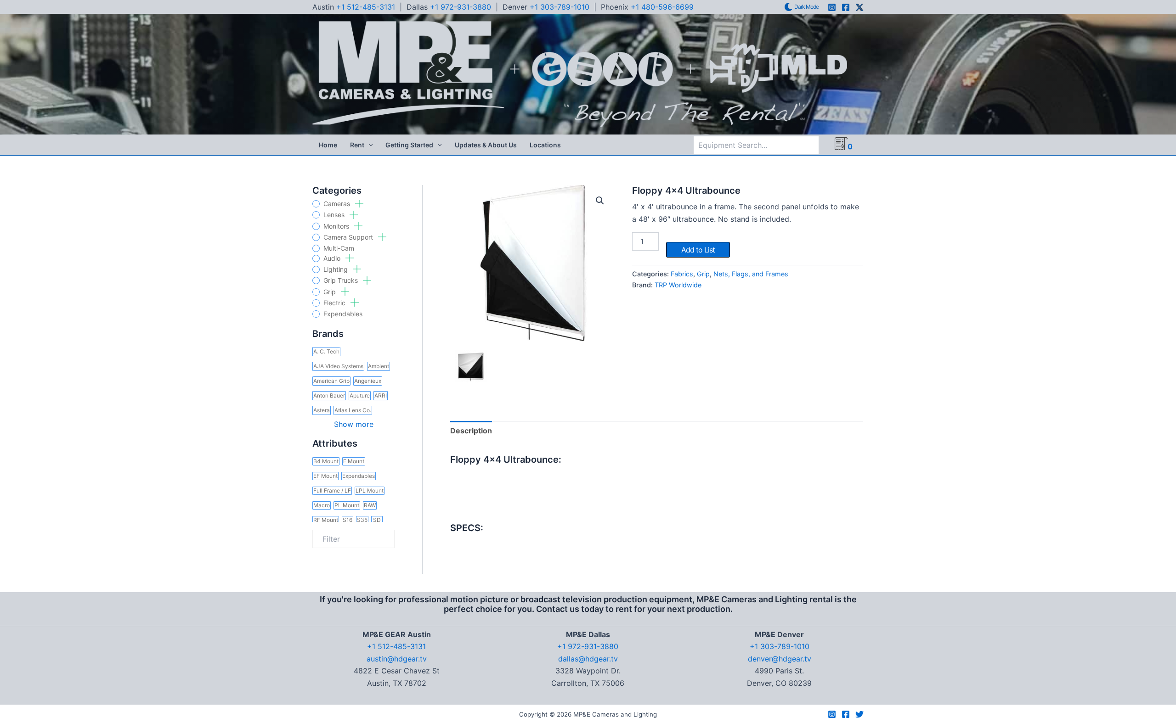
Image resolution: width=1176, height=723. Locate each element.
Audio (332, 258)
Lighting (336, 269)
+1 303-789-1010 (559, 6)
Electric (335, 303)
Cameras (337, 203)
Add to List (698, 249)
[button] (368, 145)
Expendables (342, 314)
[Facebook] (846, 7)
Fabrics (682, 274)
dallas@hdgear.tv (588, 658)
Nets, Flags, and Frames (750, 274)
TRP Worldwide (678, 285)
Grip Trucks (341, 280)
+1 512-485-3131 (365, 6)
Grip (330, 292)
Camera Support (349, 237)
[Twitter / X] (859, 7)
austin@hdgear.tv (397, 658)
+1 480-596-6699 (662, 6)
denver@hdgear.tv (779, 658)
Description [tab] (471, 430)
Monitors (337, 226)
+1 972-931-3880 (460, 6)
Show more (353, 424)
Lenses (334, 215)
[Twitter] (859, 714)
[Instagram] (832, 7)
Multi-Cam (338, 248)
